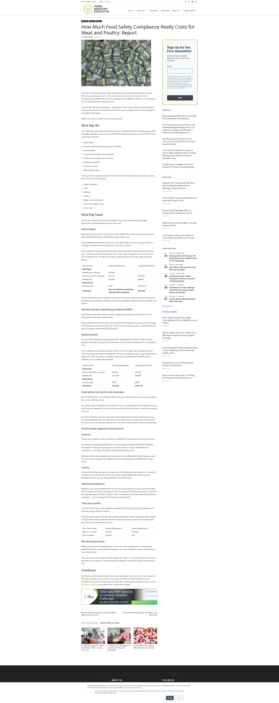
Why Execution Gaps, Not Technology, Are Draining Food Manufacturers (178, 376)
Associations (153, 10)
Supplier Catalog (188, 10)
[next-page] (86, 654)
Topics (130, 10)
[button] (185, 1)
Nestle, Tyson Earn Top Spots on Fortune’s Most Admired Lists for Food (98, 614)
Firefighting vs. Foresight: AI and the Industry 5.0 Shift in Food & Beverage (178, 165)
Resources (140, 10)
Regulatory (92, 21)
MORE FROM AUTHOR (109, 623)
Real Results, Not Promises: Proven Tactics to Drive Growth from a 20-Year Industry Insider (179, 141)
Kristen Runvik (88, 37)
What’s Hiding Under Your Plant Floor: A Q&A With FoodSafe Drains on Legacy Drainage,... (179, 335)
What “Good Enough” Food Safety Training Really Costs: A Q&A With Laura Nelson (179, 320)
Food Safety (90, 18)
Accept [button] (170, 698)
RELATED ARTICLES (89, 623)
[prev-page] (82, 654)
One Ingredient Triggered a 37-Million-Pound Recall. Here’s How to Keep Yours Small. (93, 648)
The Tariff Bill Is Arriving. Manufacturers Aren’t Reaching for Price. (179, 199)
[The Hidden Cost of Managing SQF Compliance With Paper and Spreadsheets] (119, 636)
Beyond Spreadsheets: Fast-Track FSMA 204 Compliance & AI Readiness (179, 117)
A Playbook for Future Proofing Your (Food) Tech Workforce (177, 364)
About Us (108, 1)
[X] (196, 1)
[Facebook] (189, 1)
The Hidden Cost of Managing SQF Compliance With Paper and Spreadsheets (118, 648)
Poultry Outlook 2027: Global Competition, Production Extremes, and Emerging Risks (182, 278)
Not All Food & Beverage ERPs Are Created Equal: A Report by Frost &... (177, 211)
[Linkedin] (192, 1)
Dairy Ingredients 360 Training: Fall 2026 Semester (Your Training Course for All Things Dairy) (183, 258)
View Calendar (167, 306)
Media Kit (175, 10)
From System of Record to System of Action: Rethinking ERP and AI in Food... (179, 236)
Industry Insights (169, 311)
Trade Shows (165, 10)
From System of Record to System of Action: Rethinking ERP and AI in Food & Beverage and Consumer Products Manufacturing (179, 154)
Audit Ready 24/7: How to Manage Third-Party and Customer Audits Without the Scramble (182, 290)
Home (101, 1)
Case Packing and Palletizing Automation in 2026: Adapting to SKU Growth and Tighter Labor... (180, 350)
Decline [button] (179, 698)
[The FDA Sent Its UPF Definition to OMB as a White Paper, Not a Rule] (145, 636)
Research (99, 21)
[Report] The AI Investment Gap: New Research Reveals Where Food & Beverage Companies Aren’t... (178, 185)
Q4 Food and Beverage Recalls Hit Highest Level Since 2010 (140, 614)
